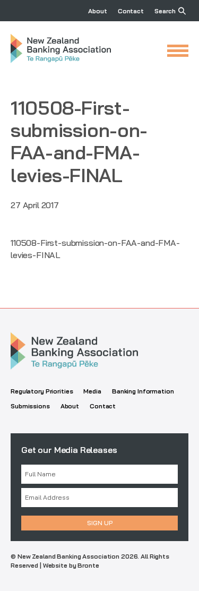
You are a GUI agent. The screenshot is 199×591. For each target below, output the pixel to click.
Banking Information (143, 391)
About (97, 11)
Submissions (30, 406)
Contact (131, 11)
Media (92, 391)
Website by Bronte (71, 565)
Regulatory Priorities (42, 391)
